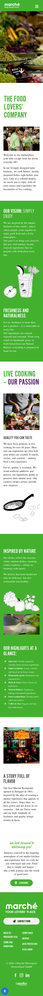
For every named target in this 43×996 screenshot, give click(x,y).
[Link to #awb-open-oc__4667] (36, 6)
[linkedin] (27, 975)
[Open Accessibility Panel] (4, 991)
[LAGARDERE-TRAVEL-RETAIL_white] (21, 983)
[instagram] (21, 975)
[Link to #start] (21, 71)
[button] (5, 746)
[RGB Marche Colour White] (12, 4)
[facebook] (15, 975)
